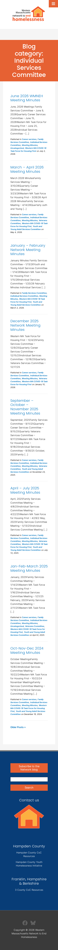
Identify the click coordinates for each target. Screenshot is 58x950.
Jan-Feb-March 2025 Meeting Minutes (29, 568)
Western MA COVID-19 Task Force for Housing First (28, 708)
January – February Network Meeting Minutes (27, 249)
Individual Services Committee (24, 296)
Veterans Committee (34, 626)
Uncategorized (17, 148)
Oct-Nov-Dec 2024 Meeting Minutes (26, 650)
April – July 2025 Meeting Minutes (25, 490)
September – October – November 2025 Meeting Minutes (25, 407)
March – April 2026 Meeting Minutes (27, 169)
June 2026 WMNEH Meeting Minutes (26, 98)
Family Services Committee (34, 293)
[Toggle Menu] (53, 3)
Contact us (29, 800)
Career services (29, 139)
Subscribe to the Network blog (29, 768)
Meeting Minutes (30, 145)
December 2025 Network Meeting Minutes (25, 325)
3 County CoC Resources (29, 889)
